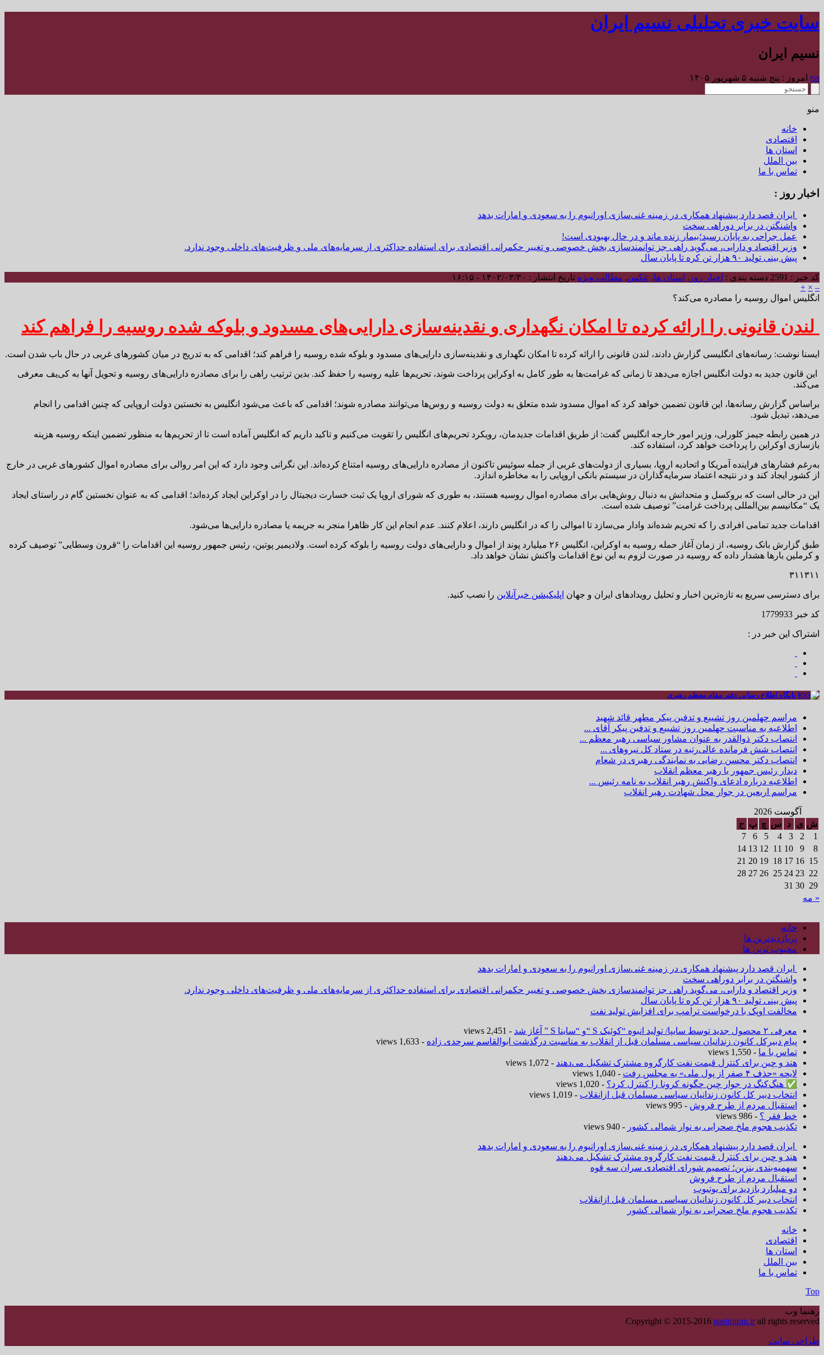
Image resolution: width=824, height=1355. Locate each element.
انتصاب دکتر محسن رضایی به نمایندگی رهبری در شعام (696, 760)
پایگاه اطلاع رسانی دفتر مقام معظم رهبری (731, 695)
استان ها (781, 150)
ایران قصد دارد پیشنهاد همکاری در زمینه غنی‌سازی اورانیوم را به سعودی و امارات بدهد (637, 215)
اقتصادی (781, 139)
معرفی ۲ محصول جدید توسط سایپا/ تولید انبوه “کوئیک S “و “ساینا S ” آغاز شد (655, 1030)
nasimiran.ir (734, 1321)
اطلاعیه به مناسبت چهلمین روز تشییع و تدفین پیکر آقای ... (690, 728)
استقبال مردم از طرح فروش (743, 1105)
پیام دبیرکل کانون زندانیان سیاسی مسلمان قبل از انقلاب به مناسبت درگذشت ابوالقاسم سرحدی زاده (612, 1041)
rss (815, 77)
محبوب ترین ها (770, 949)
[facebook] (796, 653)
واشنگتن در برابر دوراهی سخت (740, 225)
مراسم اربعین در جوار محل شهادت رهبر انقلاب (710, 792)
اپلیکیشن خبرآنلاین (530, 594)
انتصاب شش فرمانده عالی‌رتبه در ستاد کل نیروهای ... (698, 749)
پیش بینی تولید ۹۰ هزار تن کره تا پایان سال (719, 257)
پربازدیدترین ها (770, 938)
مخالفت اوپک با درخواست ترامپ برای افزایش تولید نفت (693, 1011)
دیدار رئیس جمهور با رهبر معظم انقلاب (725, 770)
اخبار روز (706, 277)
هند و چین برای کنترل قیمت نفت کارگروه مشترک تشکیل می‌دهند (676, 1062)
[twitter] (796, 673)
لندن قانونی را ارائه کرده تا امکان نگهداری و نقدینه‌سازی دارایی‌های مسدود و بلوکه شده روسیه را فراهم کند (420, 326)
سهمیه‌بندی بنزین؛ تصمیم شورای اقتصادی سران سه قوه (693, 1167)
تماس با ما (777, 171)
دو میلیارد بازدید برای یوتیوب (745, 1189)
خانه (789, 128)
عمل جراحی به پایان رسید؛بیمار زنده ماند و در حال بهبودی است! (679, 236)
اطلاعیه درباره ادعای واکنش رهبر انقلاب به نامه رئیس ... (693, 781)
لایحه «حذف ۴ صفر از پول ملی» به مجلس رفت (710, 1073)
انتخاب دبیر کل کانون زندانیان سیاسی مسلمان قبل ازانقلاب (688, 1094)
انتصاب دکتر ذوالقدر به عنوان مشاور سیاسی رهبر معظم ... (688, 738)
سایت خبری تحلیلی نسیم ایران (705, 22)
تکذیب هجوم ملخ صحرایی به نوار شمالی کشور (712, 1126)
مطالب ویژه (600, 277)
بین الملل (780, 160)
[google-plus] (796, 663)
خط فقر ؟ (778, 1116)
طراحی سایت (794, 1340)
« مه (811, 898)
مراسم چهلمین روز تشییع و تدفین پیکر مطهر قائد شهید (696, 717)
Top (813, 1291)
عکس (638, 277)
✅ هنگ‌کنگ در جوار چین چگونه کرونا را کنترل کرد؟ (702, 1084)
